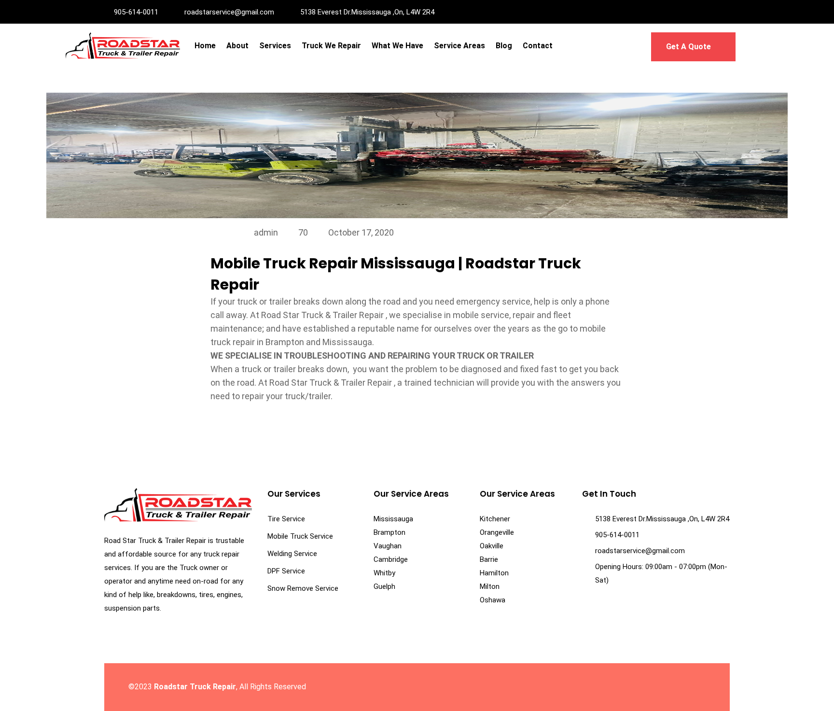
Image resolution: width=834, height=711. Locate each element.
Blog (504, 45)
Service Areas (459, 45)
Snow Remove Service (302, 588)
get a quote (689, 46)
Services (275, 45)
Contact (538, 45)
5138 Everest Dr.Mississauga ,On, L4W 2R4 (367, 12)
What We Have (397, 45)
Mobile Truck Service (300, 536)
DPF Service (286, 571)
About (237, 45)
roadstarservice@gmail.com (229, 12)
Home (205, 45)
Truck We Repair (331, 45)
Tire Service (286, 519)
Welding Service (292, 553)
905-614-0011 (136, 12)
